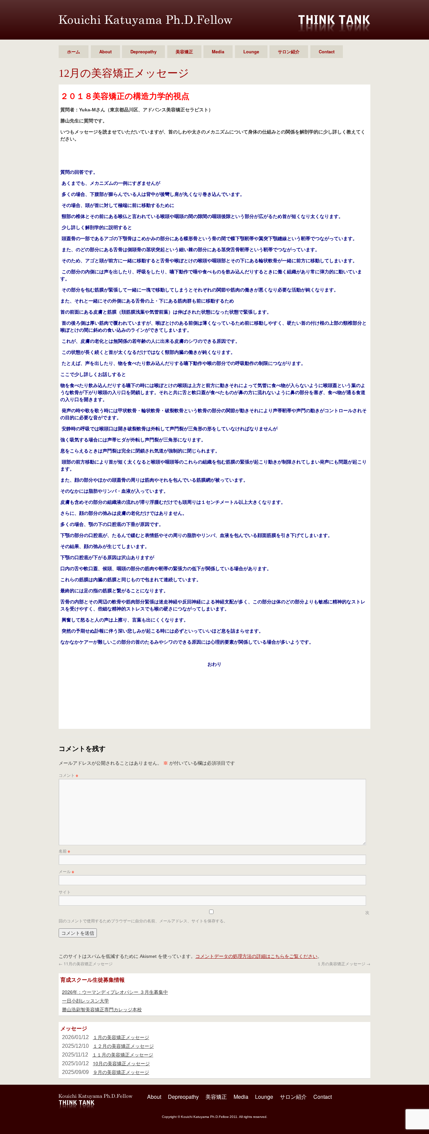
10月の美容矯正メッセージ (121, 1063)
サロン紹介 (289, 51)
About (105, 51)
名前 (64, 851)
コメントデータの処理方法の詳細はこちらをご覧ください (256, 956)
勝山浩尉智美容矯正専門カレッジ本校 (102, 1009)
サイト (65, 892)
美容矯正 (184, 51)
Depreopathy (143, 51)
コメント (68, 775)
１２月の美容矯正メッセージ (123, 1045)
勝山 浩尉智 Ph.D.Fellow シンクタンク (145, 20)
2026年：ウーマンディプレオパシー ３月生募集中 (115, 991)
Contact (326, 51)
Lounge (251, 51)
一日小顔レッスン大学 (85, 1000)
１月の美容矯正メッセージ (343, 963)
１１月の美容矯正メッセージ (122, 1054)
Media (218, 51)
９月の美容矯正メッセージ (121, 1072)
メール (66, 871)
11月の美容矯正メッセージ (86, 963)
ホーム (73, 51)
